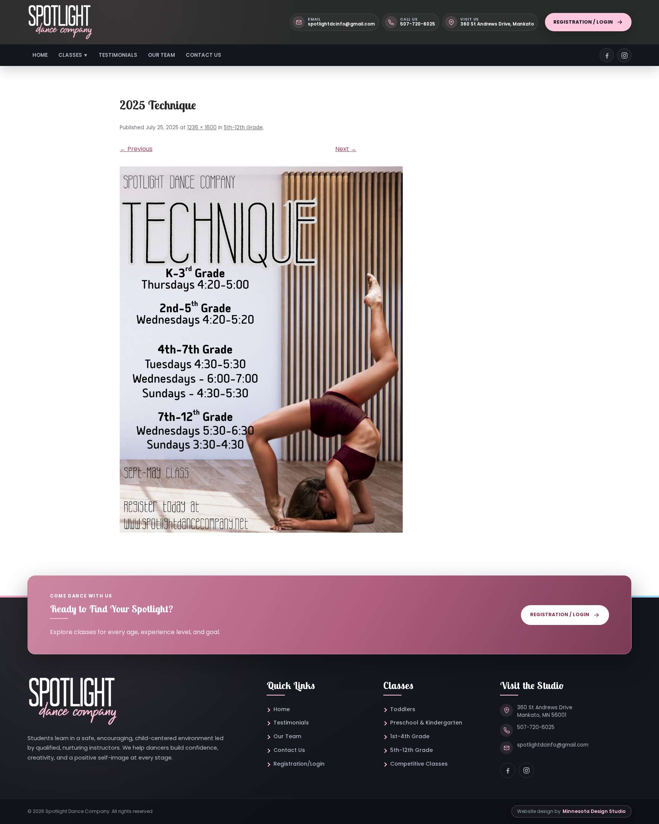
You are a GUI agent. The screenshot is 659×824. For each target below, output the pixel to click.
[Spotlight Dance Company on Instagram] (624, 55)
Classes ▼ (73, 55)
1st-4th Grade (409, 736)
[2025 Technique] (329, 349)
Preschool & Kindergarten (426, 722)
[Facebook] (507, 770)
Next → (346, 149)
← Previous (136, 149)
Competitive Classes (419, 764)
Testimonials (118, 55)
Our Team (161, 55)
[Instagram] (526, 770)
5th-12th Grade (243, 127)
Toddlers (402, 709)
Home (40, 55)
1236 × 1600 (202, 127)
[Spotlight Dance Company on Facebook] (607, 55)
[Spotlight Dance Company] (59, 22)
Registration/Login (299, 764)
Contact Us (203, 55)
